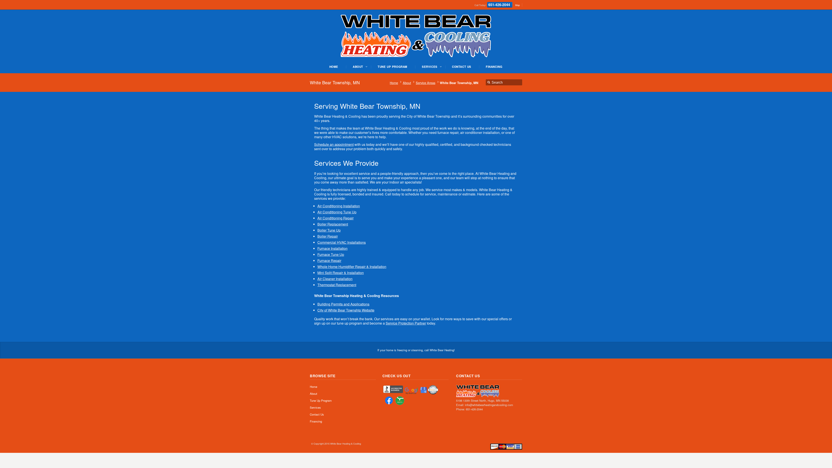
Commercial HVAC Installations (341, 242)
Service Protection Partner (406, 323)
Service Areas (425, 82)
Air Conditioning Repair (335, 218)
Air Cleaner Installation (335, 278)
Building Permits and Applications (343, 304)
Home (394, 82)
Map (517, 5)
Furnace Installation (332, 248)
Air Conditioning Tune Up (336, 212)
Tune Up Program (321, 400)
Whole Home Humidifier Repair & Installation (351, 266)
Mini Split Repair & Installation (340, 272)
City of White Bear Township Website (345, 310)
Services (315, 407)
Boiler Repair (327, 236)
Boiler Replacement (332, 224)
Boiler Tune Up (329, 230)
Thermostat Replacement (336, 284)
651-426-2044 (499, 4)
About (407, 82)
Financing (316, 421)
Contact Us (317, 414)
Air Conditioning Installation (338, 205)
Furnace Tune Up (330, 254)
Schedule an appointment (334, 144)
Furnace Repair (329, 260)
